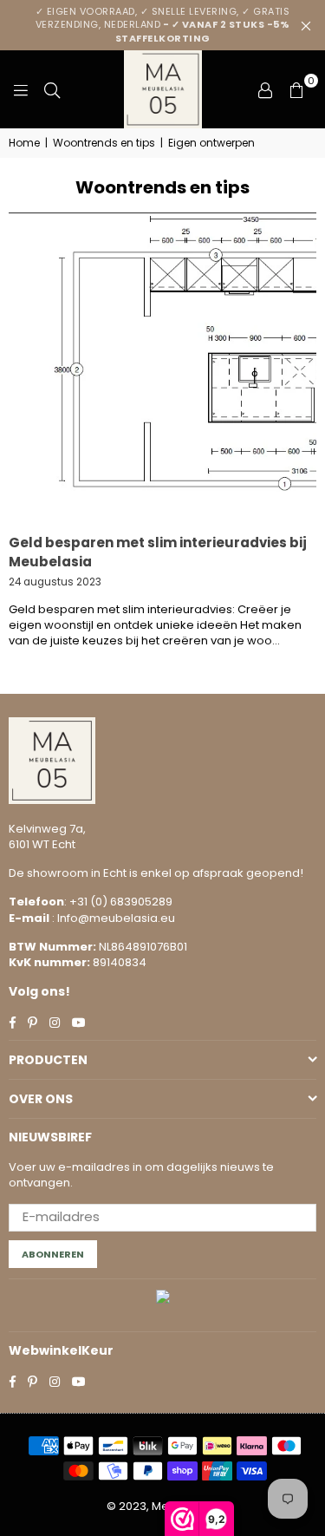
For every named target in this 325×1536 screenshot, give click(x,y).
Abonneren (53, 1254)
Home (24, 143)
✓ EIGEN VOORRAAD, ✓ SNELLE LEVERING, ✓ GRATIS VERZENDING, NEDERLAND (163, 24)
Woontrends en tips (104, 143)
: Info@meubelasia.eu (112, 918)
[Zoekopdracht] (52, 89)
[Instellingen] (265, 89)
